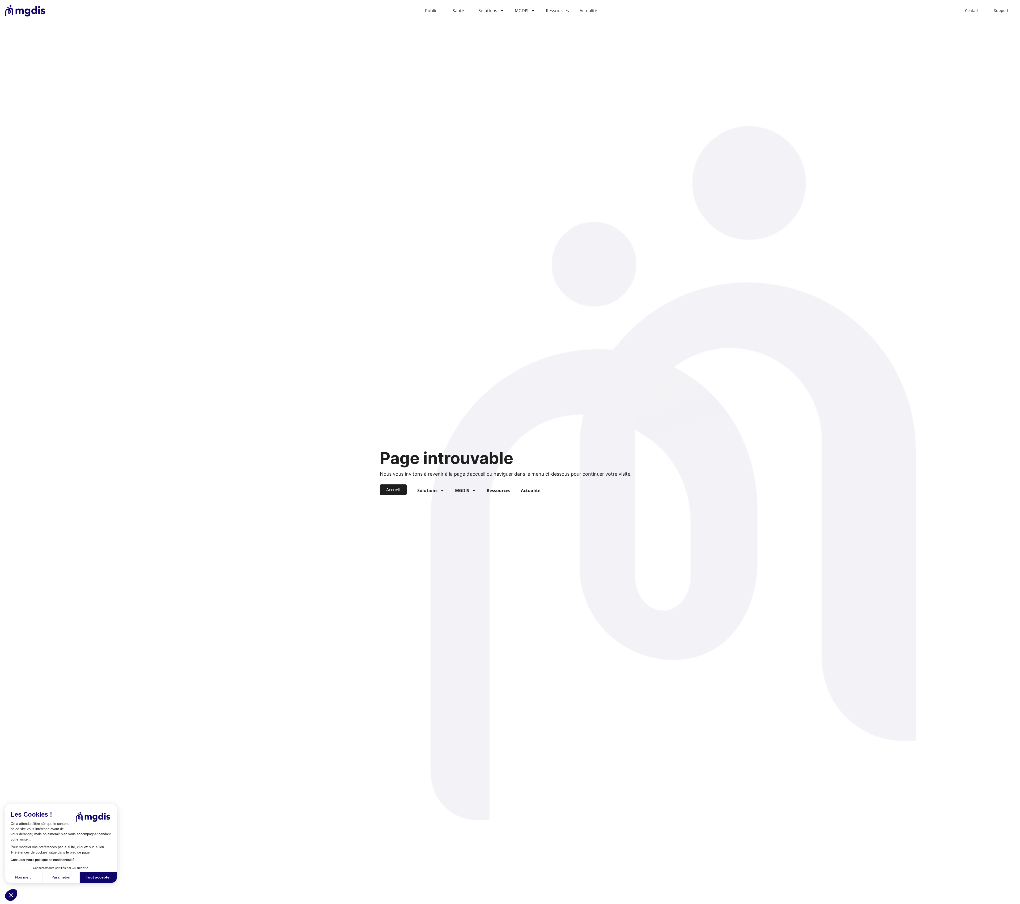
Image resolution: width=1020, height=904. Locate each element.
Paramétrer (61, 877)
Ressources (557, 11)
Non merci (23, 877)
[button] (11, 895)
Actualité (588, 11)
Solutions (487, 11)
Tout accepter (98, 877)
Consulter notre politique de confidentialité (42, 860)
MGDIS (521, 11)
